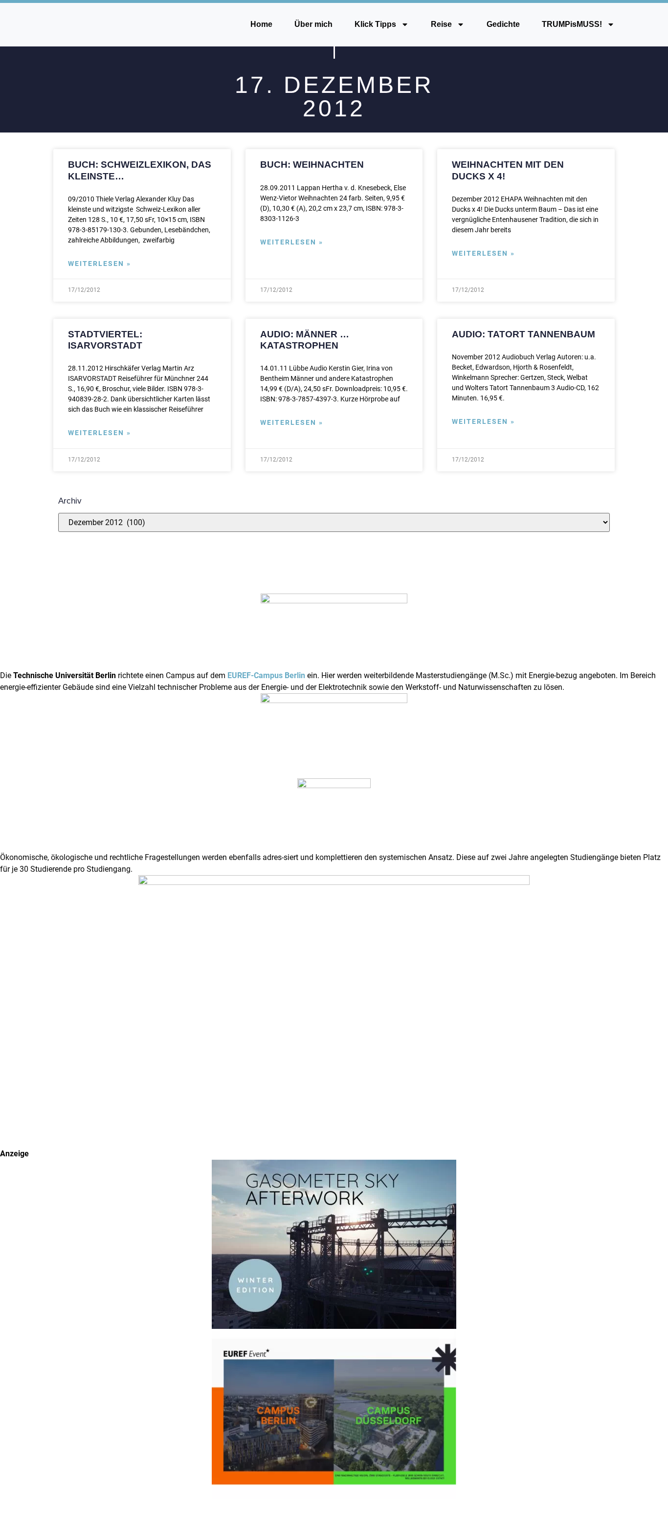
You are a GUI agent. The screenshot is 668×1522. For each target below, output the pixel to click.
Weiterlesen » (99, 264)
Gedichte (503, 24)
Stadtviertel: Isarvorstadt (105, 340)
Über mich (313, 24)
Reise (441, 24)
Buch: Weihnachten (312, 164)
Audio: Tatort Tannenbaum (523, 334)
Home (261, 24)
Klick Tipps (375, 24)
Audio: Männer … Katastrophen (304, 340)
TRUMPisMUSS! (572, 24)
